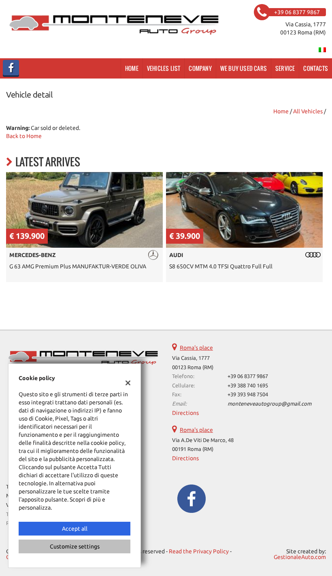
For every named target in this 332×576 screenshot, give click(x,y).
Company (200, 68)
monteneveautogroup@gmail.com (269, 404)
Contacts (315, 68)
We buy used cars (243, 68)
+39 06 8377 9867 (248, 376)
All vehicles (308, 111)
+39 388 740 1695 (248, 386)
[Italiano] (322, 49)
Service (285, 68)
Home (131, 68)
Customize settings (75, 546)
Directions (185, 413)
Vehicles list (164, 68)
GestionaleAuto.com (300, 557)
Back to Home (24, 136)
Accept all (74, 528)
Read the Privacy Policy (199, 551)
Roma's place (196, 347)
